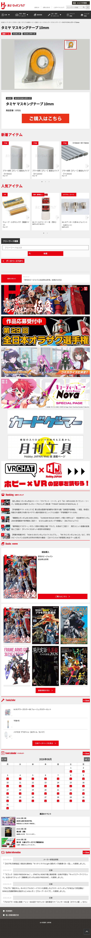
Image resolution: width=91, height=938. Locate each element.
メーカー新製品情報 (50, 859)
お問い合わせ (46, 7)
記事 (50, 870)
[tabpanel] (16, 160)
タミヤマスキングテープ (23, 98)
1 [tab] (42, 182)
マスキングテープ (29, 34)
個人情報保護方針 (12, 915)
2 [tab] (45, 182)
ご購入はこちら (61, 596)
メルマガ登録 (82, 3)
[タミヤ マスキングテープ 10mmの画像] (70, 44)
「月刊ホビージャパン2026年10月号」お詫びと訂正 (42, 280)
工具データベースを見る (44, 743)
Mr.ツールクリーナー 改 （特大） (44, 222)
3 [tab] (49, 182)
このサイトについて (59, 7)
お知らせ (36, 7)
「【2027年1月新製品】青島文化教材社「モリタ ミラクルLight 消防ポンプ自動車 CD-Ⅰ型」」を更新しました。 (44, 863)
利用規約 (9, 911)
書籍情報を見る (44, 690)
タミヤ (9, 98)
